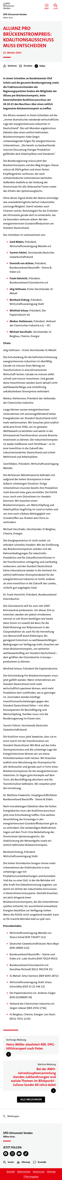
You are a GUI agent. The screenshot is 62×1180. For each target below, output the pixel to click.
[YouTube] (19, 1153)
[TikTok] (25, 1153)
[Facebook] (5, 1153)
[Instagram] (12, 1153)
